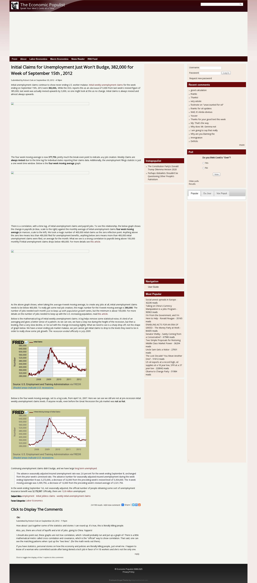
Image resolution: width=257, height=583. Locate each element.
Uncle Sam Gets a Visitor (157, 349)
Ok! (18, 517)
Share (127, 505)
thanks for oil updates (201, 108)
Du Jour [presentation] (207, 193)
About (23, 58)
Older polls (194, 181)
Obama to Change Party (157, 371)
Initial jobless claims (45, 496)
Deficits (194, 141)
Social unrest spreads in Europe (161, 299)
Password (194, 72)
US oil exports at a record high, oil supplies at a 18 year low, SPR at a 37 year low (164, 365)
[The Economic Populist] (15, 8)
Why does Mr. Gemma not (203, 126)
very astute (196, 101)
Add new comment (112, 505)
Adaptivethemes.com (139, 580)
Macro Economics (59, 58)
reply (137, 554)
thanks (194, 93)
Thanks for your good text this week (208, 119)
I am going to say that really (204, 130)
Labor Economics (38, 58)
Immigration (196, 137)
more (242, 144)
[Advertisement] (128, 34)
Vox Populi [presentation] (222, 193)
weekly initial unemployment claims (74, 496)
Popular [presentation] (194, 193)
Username (194, 67)
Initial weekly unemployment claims (106, 84)
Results (192, 184)
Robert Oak (28, 80)
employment (28, 496)
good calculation (199, 90)
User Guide (153, 286)
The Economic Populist (42, 4)
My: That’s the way (200, 123)
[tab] (194, 193)
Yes (206, 162)
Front (14, 58)
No (206, 167)
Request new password (200, 78)
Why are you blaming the (203, 133)
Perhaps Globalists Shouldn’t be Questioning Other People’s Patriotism (163, 176)
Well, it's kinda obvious (201, 112)
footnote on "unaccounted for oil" (207, 104)
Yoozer (194, 115)
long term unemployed (86, 468)
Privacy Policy (128, 572)
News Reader (78, 58)
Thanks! (194, 97)
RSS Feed (92, 58)
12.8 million (67, 491)
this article (95, 241)
